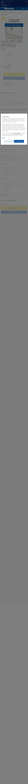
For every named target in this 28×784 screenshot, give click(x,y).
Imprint (3, 137)
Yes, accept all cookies (19, 141)
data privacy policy (17, 133)
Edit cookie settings (9, 141)
